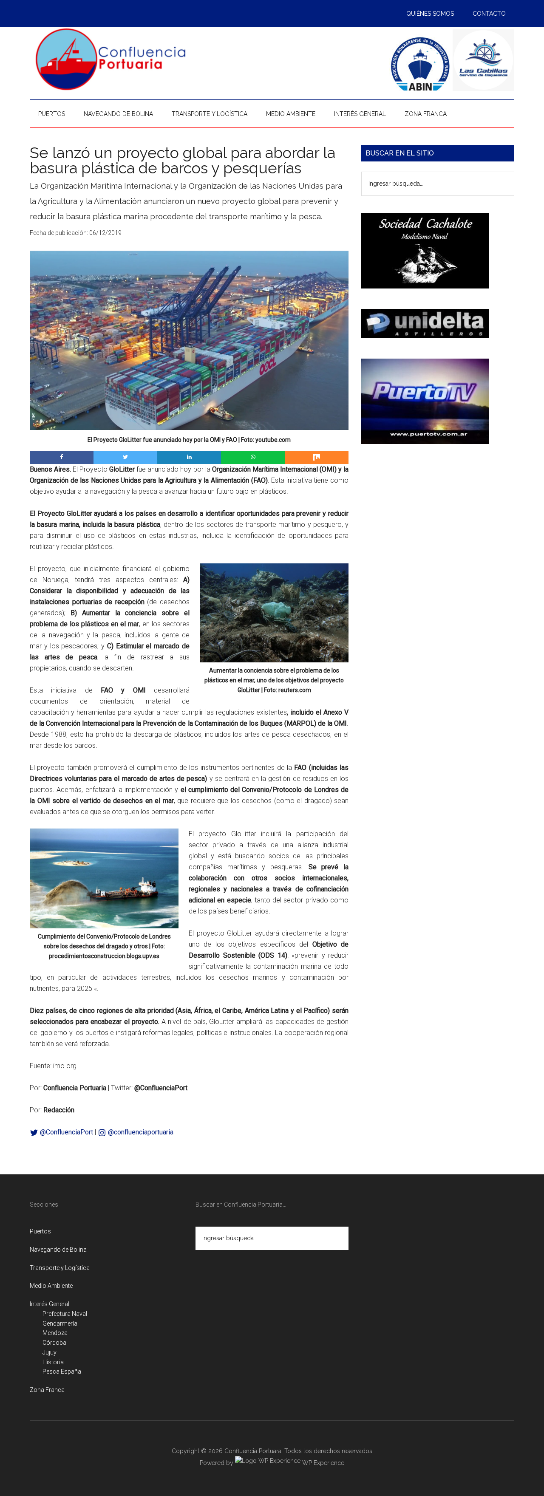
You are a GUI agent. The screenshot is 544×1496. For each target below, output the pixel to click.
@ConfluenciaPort (65, 1132)
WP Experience (322, 1462)
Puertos (40, 1231)
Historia (53, 1362)
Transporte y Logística (60, 1267)
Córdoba (54, 1342)
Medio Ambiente (51, 1285)
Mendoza (55, 1332)
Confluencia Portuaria (110, 59)
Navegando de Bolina (58, 1249)
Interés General (49, 1304)
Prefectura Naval (64, 1313)
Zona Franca (47, 1389)
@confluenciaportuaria (139, 1132)
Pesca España (61, 1371)
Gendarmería (59, 1323)
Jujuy (49, 1352)
